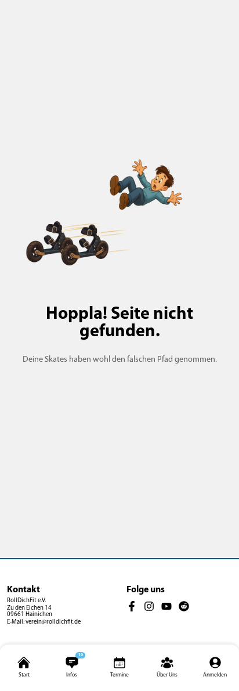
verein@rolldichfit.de (53, 622)
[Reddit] (184, 606)
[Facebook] (131, 606)
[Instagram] (149, 606)
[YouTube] (166, 606)
